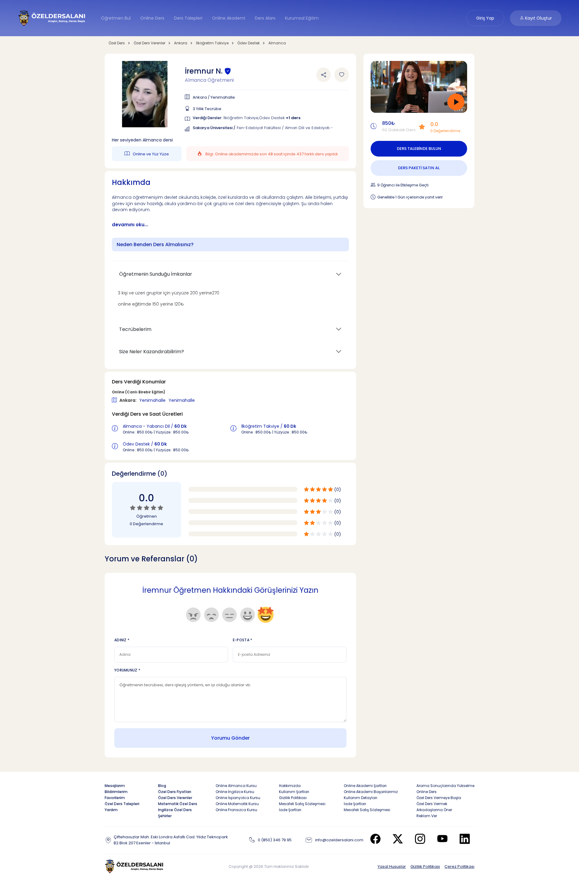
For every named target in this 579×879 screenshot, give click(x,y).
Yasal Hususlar (392, 866)
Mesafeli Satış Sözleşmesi (302, 803)
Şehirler (165, 815)
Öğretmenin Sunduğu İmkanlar (155, 274)
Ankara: (128, 400)
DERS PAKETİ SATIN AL (419, 168)
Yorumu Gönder (230, 738)
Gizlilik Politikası (425, 866)
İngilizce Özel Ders (175, 809)
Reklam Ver (426, 815)
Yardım (111, 809)
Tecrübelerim (135, 329)
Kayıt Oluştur (538, 18)
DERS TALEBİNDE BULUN (419, 148)
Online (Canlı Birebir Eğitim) (138, 392)
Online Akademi (228, 18)
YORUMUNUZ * (127, 670)
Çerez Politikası (459, 866)
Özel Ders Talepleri (122, 803)
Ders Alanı (265, 18)
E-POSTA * (242, 640)
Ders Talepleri (188, 18)
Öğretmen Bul (116, 18)
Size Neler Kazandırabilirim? (151, 351)
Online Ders (152, 18)
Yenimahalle (153, 400)
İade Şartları (290, 809)
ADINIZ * (121, 640)
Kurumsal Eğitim (302, 18)
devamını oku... (130, 225)
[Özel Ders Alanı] (52, 18)
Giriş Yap (485, 18)
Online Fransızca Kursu (236, 809)
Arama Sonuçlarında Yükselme (445, 785)
